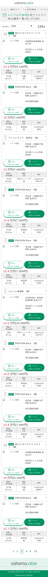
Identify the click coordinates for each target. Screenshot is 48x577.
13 (35, 551)
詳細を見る (24, 55)
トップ (3, 9)
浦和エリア (14, 9)
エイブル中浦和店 (29, 9)
